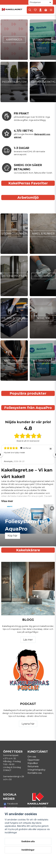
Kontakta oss (35, 773)
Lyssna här (28, 723)
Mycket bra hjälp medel (14, 452)
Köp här (13, 535)
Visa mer (7, 501)
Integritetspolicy (36, 769)
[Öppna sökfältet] (30, 10)
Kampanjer (14, 39)
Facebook (12, 803)
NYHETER (43, 318)
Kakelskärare (14, 360)
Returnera (33, 766)
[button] (51, 449)
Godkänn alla (28, 841)
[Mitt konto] (40, 10)
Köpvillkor (33, 763)
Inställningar (28, 850)
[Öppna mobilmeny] (51, 10)
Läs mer (28, 639)
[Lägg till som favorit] (35, 10)
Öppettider (34, 760)
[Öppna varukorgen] (45, 10)
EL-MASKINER (43, 275)
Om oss (32, 756)
